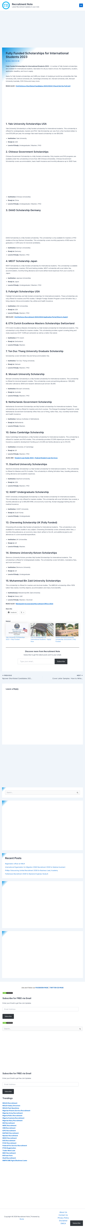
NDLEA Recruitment (9, 1103)
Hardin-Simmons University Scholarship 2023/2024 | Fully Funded (66, 639)
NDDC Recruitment (9, 1138)
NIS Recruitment (8, 1123)
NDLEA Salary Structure (11, 1106)
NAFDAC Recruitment (10, 1133)
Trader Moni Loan (8, 1150)
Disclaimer (63, 1221)
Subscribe (61, 661)
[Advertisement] (42, 32)
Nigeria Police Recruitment (12, 1116)
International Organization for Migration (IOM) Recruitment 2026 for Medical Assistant (35, 867)
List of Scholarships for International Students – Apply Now (41, 639)
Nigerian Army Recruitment (12, 1113)
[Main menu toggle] (81, 5)
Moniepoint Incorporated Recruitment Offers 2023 (34, 604)
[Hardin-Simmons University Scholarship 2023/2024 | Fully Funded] (67, 629)
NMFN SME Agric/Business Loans (14, 1160)
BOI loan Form (7, 1155)
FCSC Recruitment (9, 1143)
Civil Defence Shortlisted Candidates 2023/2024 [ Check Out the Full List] (43, 86)
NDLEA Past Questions (10, 1108)
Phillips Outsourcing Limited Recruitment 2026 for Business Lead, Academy (31, 870)
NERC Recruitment (9, 1125)
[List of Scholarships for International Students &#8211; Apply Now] (42, 629)
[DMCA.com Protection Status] (7, 993)
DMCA (63, 1223)
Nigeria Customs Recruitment (13, 1118)
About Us (63, 1212)
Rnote (22, 1219)
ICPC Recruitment (9, 1131)
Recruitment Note (22, 4)
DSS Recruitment (8, 1141)
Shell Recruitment (9, 1158)
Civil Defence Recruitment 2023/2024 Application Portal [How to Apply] (41, 317)
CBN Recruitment (8, 1128)
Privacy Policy (63, 1218)
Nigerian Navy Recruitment (12, 1120)
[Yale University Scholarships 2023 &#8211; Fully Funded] (17, 629)
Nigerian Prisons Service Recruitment (16, 1111)
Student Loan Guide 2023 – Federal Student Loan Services (36, 458)
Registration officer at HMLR (15, 864)
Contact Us (63, 1215)
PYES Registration (9, 1148)
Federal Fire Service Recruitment (14, 1146)
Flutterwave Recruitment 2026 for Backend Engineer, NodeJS (26, 874)
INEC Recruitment (9, 1153)
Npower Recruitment (10, 1136)
